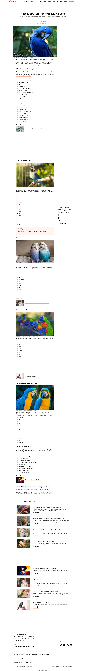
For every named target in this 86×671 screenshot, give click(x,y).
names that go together (41, 231)
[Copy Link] (48, 23)
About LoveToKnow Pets (19, 654)
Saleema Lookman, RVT (43, 20)
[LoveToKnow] (18, 661)
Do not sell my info (55, 666)
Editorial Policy (35, 654)
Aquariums (59, 1)
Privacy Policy (62, 666)
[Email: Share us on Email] (45, 23)
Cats (36, 1)
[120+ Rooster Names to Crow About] (23, 543)
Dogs (32, 1)
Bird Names (44, 11)
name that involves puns (28, 450)
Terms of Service (69, 666)
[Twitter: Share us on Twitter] (40, 23)
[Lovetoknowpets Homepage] (13, 1)
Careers (41, 654)
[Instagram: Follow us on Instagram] (71, 645)
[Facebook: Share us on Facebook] (38, 23)
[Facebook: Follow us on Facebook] (61, 645)
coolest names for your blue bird (23, 75)
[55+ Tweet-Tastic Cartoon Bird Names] (23, 570)
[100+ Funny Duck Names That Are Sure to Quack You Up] (23, 521)
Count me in (66, 218)
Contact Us (46, 654)
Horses (65, 1)
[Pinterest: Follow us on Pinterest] (68, 645)
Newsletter (27, 654)
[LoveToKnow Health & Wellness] (28, 661)
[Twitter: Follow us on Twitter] (64, 645)
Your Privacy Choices (44, 670)
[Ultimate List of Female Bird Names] (23, 582)
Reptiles (49, 1)
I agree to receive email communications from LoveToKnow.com (64, 222)
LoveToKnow (71, 1)
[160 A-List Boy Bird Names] (23, 605)
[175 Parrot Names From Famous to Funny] (23, 593)
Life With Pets (26, 1)
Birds (54, 1)
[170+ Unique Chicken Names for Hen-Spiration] (23, 509)
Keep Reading (36, 512)
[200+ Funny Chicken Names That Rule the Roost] (23, 532)
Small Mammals (43, 1)
